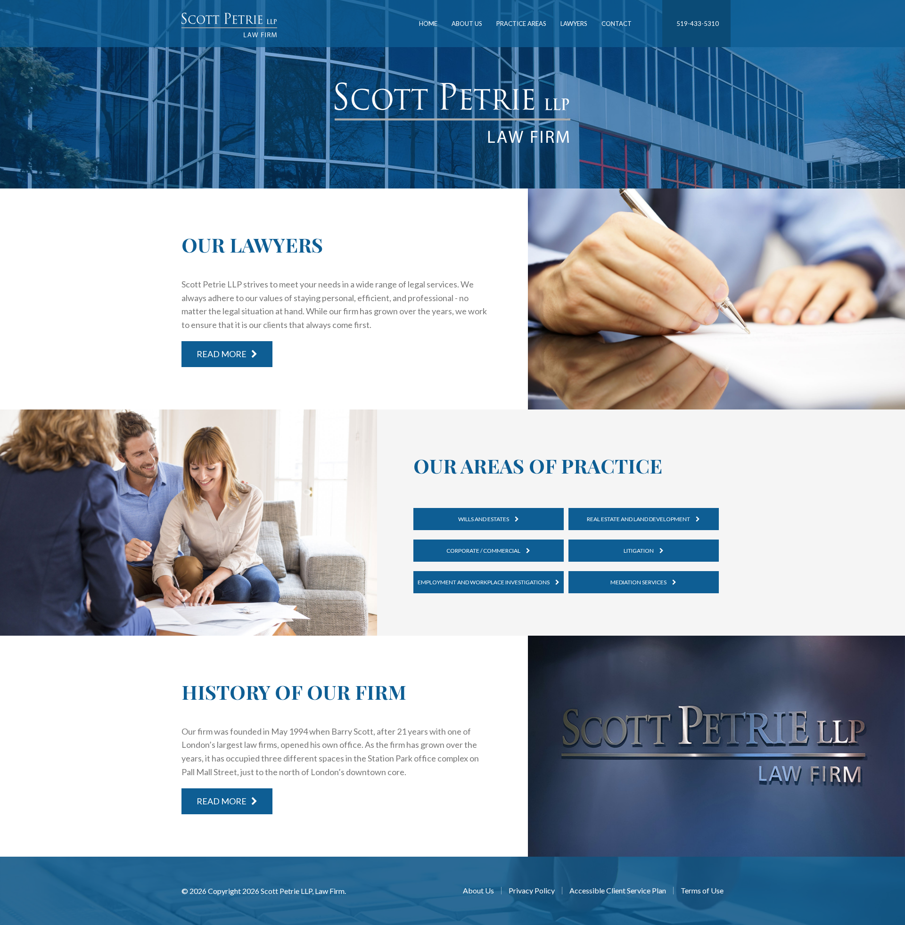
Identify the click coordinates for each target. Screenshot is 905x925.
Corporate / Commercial (483, 550)
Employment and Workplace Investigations (484, 582)
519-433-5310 (697, 23)
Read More (222, 354)
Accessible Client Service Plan (617, 890)
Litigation (639, 550)
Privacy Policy (532, 890)
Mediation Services (638, 582)
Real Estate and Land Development (639, 519)
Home (428, 23)
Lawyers (573, 23)
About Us (467, 23)
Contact (616, 23)
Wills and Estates (484, 519)
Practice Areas (521, 23)
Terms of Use (702, 890)
